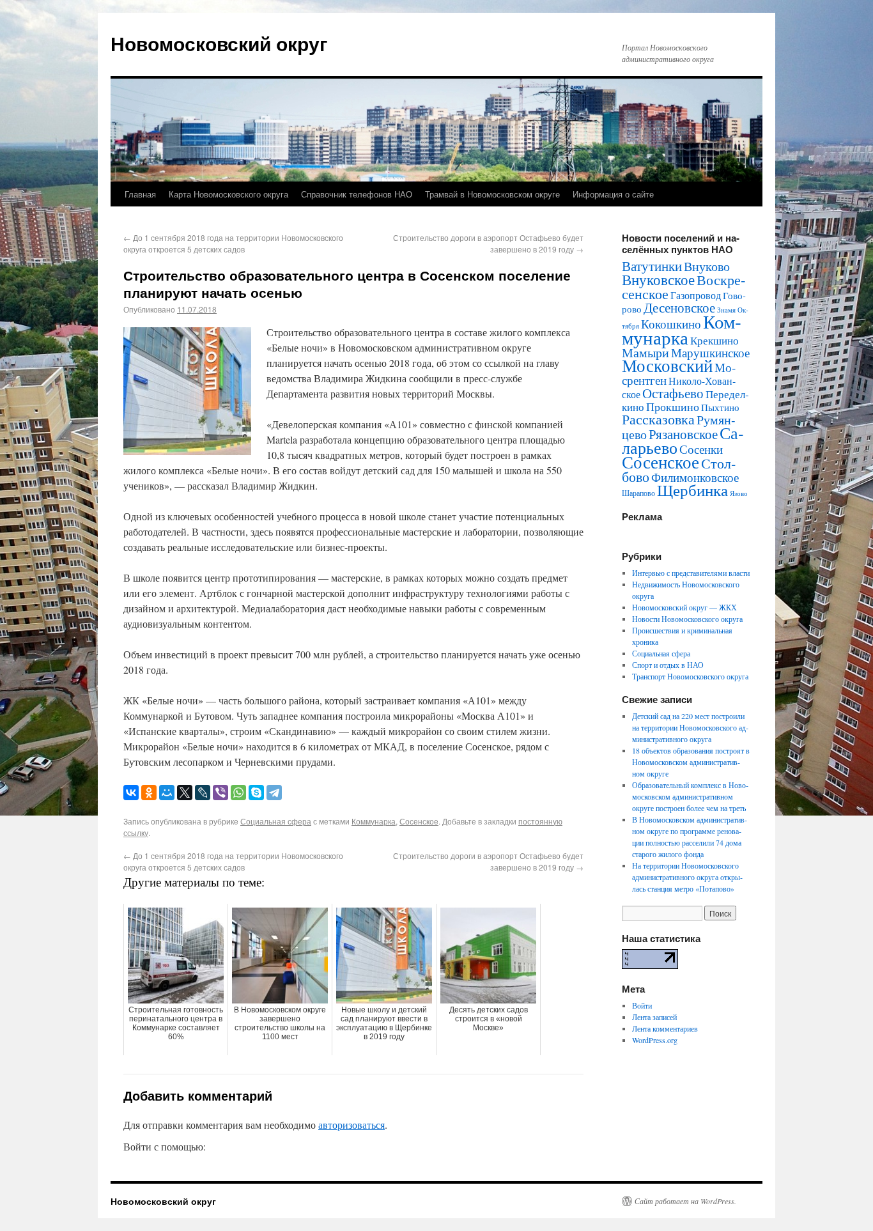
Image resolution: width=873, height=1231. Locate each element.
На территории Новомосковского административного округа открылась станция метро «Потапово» (687, 877)
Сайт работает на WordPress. (685, 1201)
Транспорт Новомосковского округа (690, 676)
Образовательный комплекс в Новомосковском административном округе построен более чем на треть (690, 796)
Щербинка (692, 489)
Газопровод (695, 295)
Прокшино (672, 406)
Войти (642, 1005)
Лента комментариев (665, 1028)
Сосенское (418, 821)
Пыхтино (720, 407)
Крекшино (714, 340)
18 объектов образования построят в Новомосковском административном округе (691, 761)
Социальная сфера (275, 821)
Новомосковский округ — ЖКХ (684, 607)
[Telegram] (274, 792)
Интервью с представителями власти (691, 573)
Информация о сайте (613, 194)
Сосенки (701, 449)
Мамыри (645, 352)
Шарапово (638, 493)
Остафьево (673, 392)
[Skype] (256, 792)
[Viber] (220, 792)
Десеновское (679, 307)
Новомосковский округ (219, 43)
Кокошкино (671, 324)
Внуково (707, 266)
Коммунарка (374, 821)
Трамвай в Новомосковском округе (492, 194)
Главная (140, 194)
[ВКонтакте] (131, 792)
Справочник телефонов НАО (356, 194)
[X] (184, 792)
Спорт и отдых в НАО (668, 665)
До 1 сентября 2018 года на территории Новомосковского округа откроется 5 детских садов (233, 243)
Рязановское (683, 434)
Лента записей (654, 1017)
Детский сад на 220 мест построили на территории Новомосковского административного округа (690, 727)
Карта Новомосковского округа (228, 194)
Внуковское (658, 279)
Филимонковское (695, 477)
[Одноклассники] (149, 792)
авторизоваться (351, 1124)
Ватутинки (652, 266)
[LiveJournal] (202, 792)
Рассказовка (658, 419)
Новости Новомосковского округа (687, 619)
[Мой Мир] (166, 792)
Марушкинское (710, 352)
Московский (667, 365)
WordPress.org (654, 1040)
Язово (739, 493)
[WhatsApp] (238, 792)
